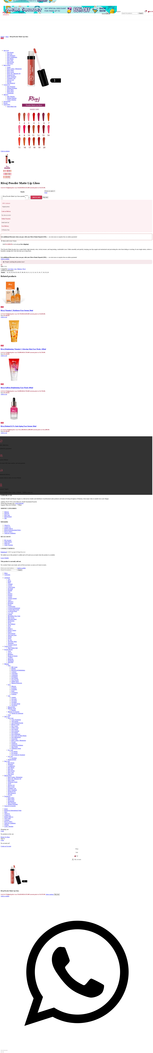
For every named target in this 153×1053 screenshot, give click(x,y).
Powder (9, 81)
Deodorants (10, 93)
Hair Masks (10, 59)
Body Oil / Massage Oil (13, 73)
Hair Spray (10, 63)
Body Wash (10, 70)
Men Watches (11, 96)
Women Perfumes (12, 88)
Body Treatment (11, 76)
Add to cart (36, 197)
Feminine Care (11, 78)
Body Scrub (10, 72)
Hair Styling (10, 62)
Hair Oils (9, 54)
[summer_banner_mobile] (30, 2)
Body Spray (10, 91)
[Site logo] (6, 16)
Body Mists (10, 90)
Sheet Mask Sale (11, 106)
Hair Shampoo (11, 55)
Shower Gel (10, 80)
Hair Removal (11, 83)
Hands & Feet (11, 75)
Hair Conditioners (12, 57)
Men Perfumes (11, 86)
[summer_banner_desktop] (60, 13)
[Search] (132, 10)
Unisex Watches (11, 100)
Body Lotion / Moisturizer (14, 68)
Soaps (8, 67)
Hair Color (10, 60)
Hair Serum (10, 52)
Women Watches (11, 98)
